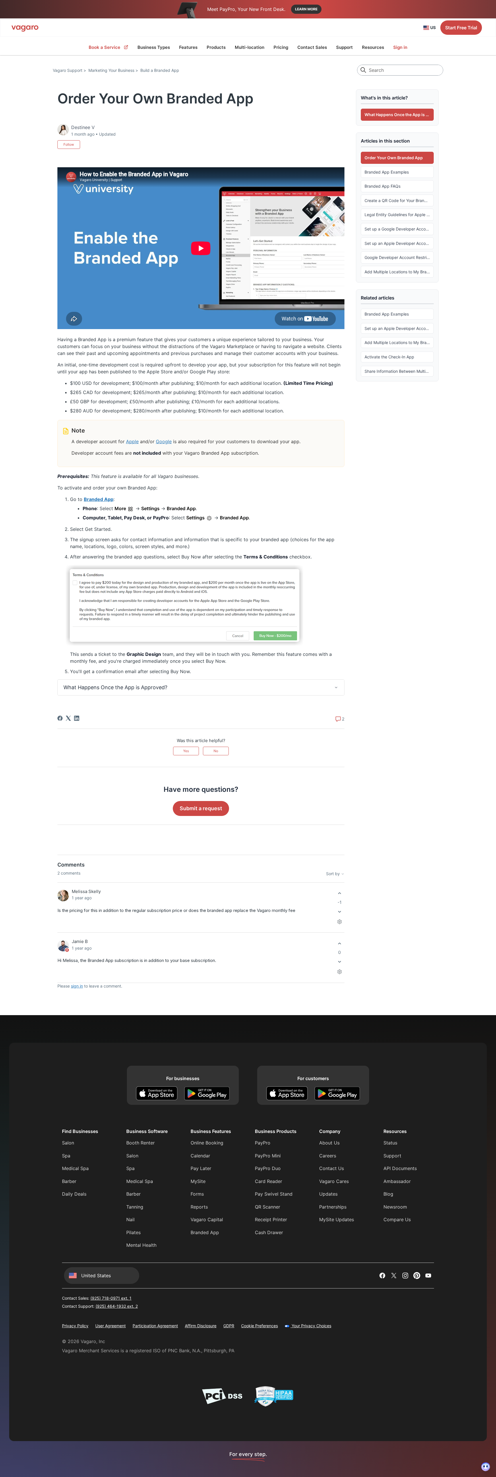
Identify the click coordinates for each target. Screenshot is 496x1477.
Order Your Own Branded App (394, 157)
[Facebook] (60, 718)
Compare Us (397, 1219)
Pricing (281, 47)
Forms (197, 1194)
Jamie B (80, 941)
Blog (388, 1194)
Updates (328, 1194)
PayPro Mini (268, 1156)
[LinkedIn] (76, 718)
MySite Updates (336, 1219)
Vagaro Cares (334, 1181)
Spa (66, 1156)
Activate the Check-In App (389, 356)
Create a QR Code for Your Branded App (399, 200)
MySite (198, 1181)
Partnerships (332, 1207)
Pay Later (201, 1168)
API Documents (400, 1168)
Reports (199, 1207)
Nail (130, 1219)
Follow (68, 144)
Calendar (200, 1156)
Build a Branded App (159, 70)
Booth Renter (140, 1143)
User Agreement (110, 1325)
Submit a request (201, 808)
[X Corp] (68, 718)
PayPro (262, 1143)
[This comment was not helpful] (339, 911)
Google (164, 441)
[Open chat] (485, 1466)
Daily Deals (74, 1194)
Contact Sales (312, 47)
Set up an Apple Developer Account (398, 243)
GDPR (228, 1325)
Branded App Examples (387, 171)
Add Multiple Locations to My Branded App (399, 271)
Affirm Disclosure (200, 1325)
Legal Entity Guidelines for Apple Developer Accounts (399, 214)
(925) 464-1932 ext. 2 (117, 1306)
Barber (69, 1181)
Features (188, 47)
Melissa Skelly (86, 891)
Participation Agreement (155, 1325)
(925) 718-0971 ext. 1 (110, 1298)
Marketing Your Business (111, 70)
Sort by (333, 873)
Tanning (134, 1207)
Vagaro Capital (207, 1219)
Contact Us (331, 1168)
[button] (201, 687)
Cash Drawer (269, 1232)
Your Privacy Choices (310, 1325)
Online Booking (207, 1143)
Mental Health (141, 1245)
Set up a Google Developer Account (398, 228)
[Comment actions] (339, 922)
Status (390, 1143)
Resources (373, 47)
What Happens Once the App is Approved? (399, 114)
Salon (68, 1143)
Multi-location (249, 47)
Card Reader (268, 1181)
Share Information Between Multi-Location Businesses (399, 370)
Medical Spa (75, 1168)
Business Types (153, 47)
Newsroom (395, 1207)
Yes (186, 751)
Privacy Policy (75, 1325)
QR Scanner (267, 1207)
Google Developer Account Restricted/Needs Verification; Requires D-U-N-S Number (399, 257)
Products (216, 47)
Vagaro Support (67, 70)
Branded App (98, 499)
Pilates (133, 1232)
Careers (327, 1156)
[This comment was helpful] (339, 893)
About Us (329, 1143)
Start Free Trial (461, 27)
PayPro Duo (268, 1168)
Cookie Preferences (259, 1325)
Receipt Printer (271, 1219)
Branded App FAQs (382, 186)
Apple (132, 441)
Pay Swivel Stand (273, 1194)
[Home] (24, 28)
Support (344, 47)
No (216, 751)
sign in (77, 986)
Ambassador (397, 1181)
